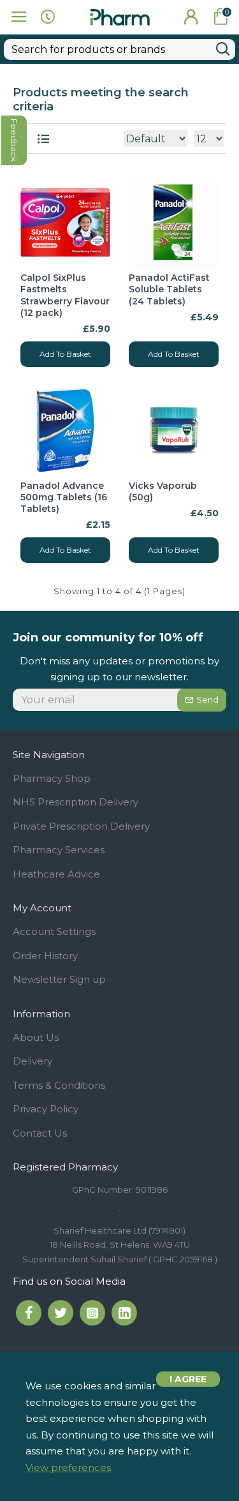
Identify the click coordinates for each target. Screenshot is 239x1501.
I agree (188, 1379)
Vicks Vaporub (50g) (163, 491)
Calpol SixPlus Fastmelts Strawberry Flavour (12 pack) (65, 295)
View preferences (68, 1467)
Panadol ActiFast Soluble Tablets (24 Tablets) (169, 289)
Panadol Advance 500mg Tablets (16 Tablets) (63, 497)
